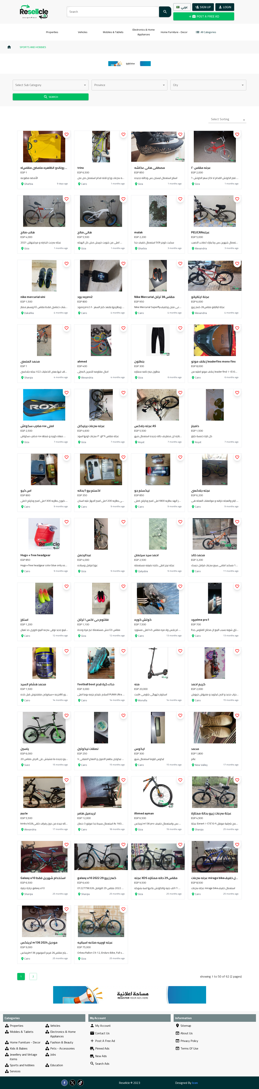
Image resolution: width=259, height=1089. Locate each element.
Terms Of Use (189, 1048)
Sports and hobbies (33, 47)
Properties (52, 32)
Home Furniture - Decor (174, 32)
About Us (187, 1033)
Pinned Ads (102, 1048)
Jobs (53, 1054)
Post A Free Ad (105, 1040)
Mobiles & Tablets (113, 32)
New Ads (101, 1056)
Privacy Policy (189, 1040)
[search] (165, 11)
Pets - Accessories (62, 1048)
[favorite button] (66, 134)
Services (15, 1071)
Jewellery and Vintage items (23, 1056)
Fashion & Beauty (61, 1042)
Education (56, 1065)
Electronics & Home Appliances (144, 32)
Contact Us (102, 1033)
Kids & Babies (18, 1048)
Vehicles (82, 32)
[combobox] (51, 85)
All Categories (208, 32)
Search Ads (102, 1063)
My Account (103, 1025)
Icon (195, 1083)
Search (53, 96)
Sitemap (186, 1025)
